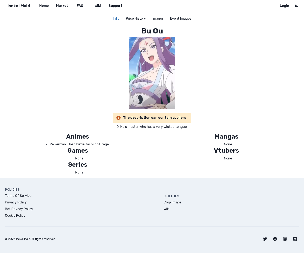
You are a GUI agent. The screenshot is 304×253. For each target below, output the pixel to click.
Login (284, 6)
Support (115, 6)
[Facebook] (275, 239)
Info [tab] (116, 18)
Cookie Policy (15, 215)
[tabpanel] (152, 100)
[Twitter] (265, 239)
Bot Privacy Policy (19, 209)
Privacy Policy (16, 202)
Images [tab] (158, 18)
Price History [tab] (136, 18)
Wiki (98, 6)
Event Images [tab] (180, 18)
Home (44, 6)
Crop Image (172, 202)
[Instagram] (285, 239)
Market (62, 6)
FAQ (80, 6)
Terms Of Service (18, 196)
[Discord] (295, 239)
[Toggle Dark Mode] (296, 6)
